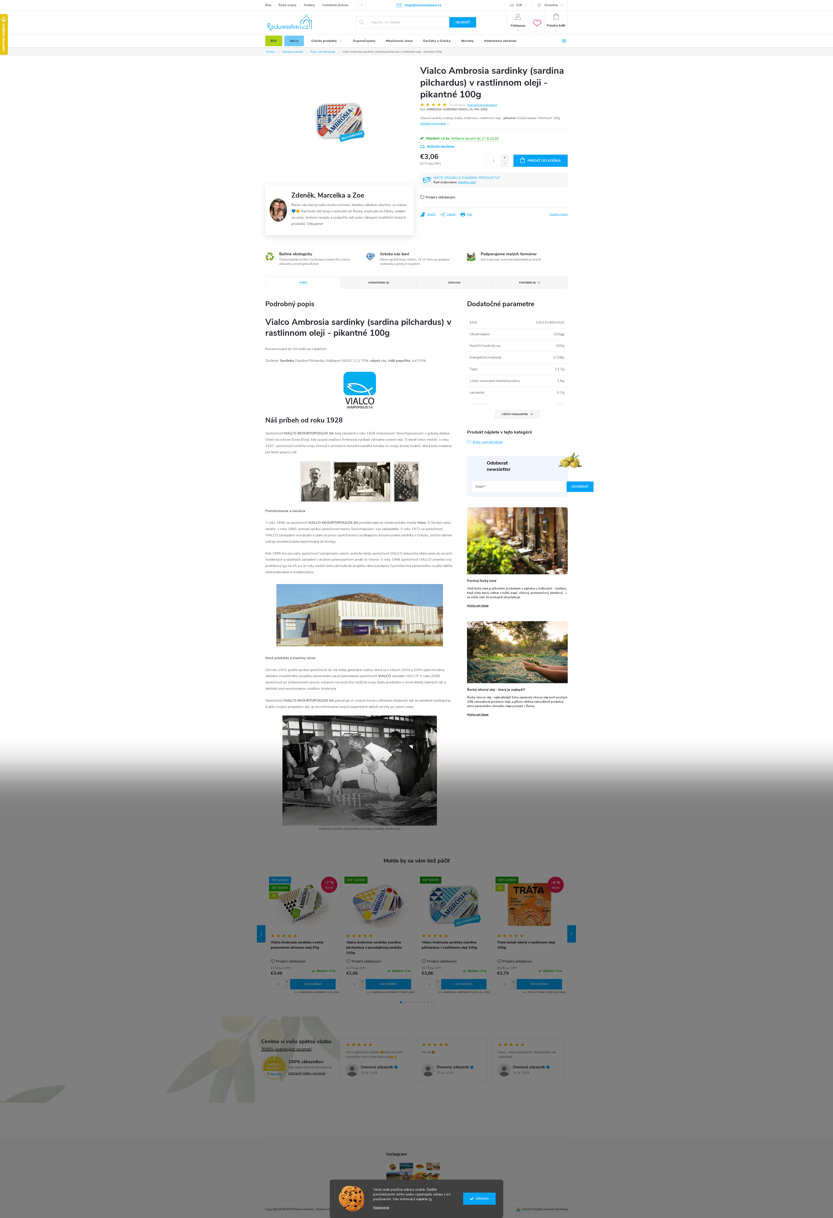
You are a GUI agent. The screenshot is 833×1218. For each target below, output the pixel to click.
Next (571, 934)
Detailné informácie (433, 123)
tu (430, 1199)
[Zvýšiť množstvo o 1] (504, 158)
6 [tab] (420, 1002)
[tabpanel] (303, 933)
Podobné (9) (527, 282)
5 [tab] (416, 1002)
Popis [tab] (303, 282)
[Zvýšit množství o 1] (287, 981)
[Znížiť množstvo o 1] (504, 164)
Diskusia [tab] (454, 282)
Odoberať (580, 487)
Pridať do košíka (544, 160)
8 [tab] (428, 1002)
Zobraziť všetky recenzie (306, 1073)
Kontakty (309, 5)
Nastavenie (381, 1207)
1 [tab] (401, 1002)
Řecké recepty (288, 5)
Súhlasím (482, 1198)
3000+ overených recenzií (286, 1049)
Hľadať (463, 22)
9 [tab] (432, 1002)
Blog (268, 5)
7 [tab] (424, 1002)
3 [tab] (409, 1002)
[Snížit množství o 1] (287, 986)
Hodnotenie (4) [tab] (378, 282)
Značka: (559, 214)
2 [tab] (405, 1002)
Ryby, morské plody (488, 442)
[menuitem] (273, 41)
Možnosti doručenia (440, 146)
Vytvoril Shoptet (532, 1209)
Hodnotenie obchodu (335, 5)
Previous (261, 934)
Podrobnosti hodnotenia (482, 105)
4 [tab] (413, 1002)
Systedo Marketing (556, 1209)
